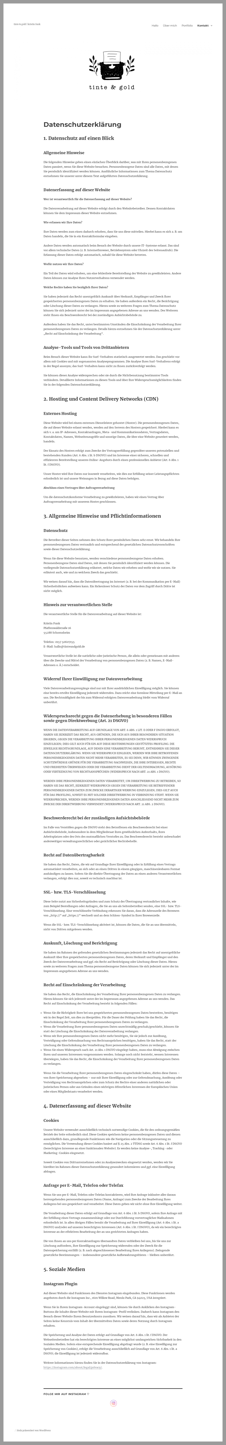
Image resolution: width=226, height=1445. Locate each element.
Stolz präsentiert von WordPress (34, 1430)
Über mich (170, 25)
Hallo (155, 25)
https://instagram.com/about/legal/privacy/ (73, 1367)
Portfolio (187, 25)
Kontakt (203, 25)
